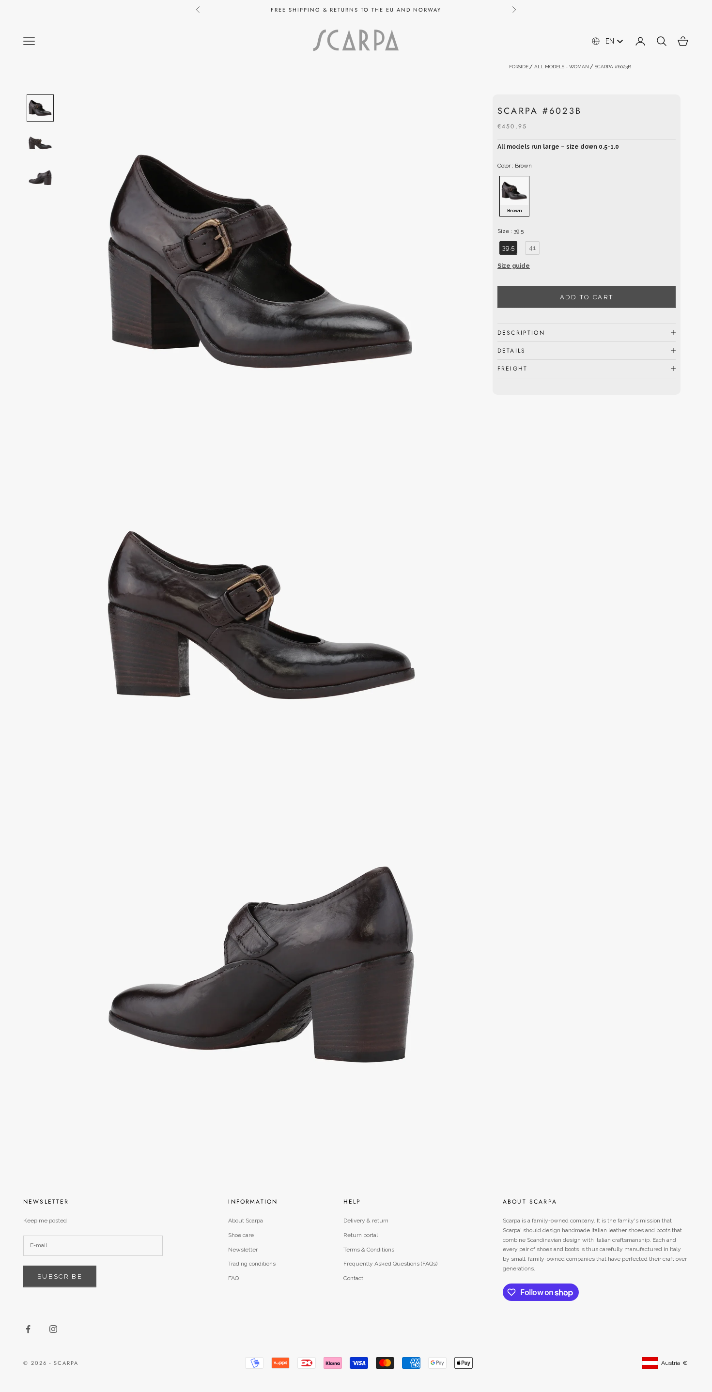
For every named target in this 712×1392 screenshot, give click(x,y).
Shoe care (241, 1235)
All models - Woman (561, 66)
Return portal (360, 1235)
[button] (586, 268)
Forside (518, 66)
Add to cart (587, 296)
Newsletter (243, 1249)
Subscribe (59, 1276)
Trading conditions (252, 1263)
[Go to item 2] (40, 142)
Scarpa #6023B (613, 66)
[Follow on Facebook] (28, 1329)
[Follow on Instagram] (53, 1329)
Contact (353, 1278)
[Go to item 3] (40, 177)
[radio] (513, 195)
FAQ (233, 1278)
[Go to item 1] (40, 108)
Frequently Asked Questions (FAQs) (390, 1263)
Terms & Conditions (368, 1249)
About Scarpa (245, 1220)
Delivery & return (365, 1220)
